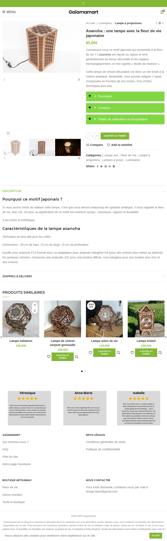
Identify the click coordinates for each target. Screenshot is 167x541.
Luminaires (105, 23)
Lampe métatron (20, 341)
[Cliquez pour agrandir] (8, 133)
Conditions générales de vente (106, 442)
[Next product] (163, 23)
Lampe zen (111, 155)
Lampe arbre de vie (104, 341)
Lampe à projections (128, 23)
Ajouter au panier (115, 136)
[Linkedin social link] (110, 166)
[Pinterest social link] (106, 166)
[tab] (125, 96)
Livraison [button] (104, 108)
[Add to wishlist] (35, 305)
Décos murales (12, 494)
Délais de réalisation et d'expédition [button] (122, 119)
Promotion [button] (104, 96)
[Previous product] (156, 23)
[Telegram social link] (114, 166)
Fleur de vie (10, 487)
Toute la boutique (13, 502)
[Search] (83, 3)
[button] (35, 311)
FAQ (5, 449)
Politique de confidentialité (103, 449)
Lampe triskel (146, 341)
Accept (156, 535)
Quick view (76, 357)
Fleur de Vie (128, 155)
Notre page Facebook (16, 464)
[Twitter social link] (101, 166)
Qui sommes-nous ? (15, 442)
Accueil (91, 23)
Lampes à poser (112, 160)
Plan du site (10, 456)
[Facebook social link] (97, 166)
